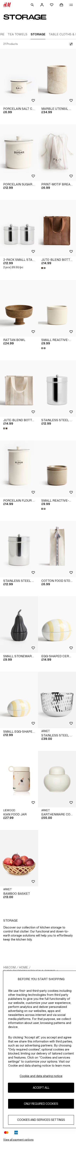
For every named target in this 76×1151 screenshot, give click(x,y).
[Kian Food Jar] (19, 779)
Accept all (41, 1087)
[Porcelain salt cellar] (19, 77)
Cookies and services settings (41, 1119)
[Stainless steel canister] (19, 549)
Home (23, 967)
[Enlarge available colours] (43, 268)
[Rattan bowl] (19, 308)
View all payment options (18, 1139)
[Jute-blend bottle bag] (19, 388)
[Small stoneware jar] (19, 624)
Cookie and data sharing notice (41, 1076)
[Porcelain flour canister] (19, 468)
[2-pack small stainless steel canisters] (19, 228)
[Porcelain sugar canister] (19, 152)
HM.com (9, 967)
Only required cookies (41, 1103)
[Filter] (70, 44)
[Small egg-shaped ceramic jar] (19, 700)
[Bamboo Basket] (19, 858)
